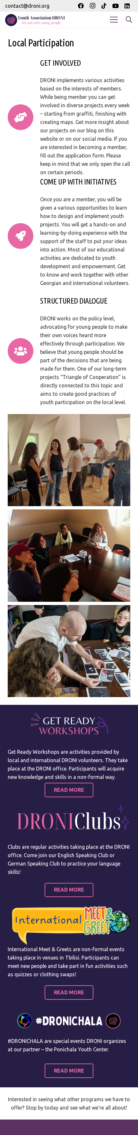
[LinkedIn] (127, 6)
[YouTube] (115, 6)
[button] (129, 20)
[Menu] (114, 20)
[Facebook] (81, 6)
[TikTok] (104, 6)
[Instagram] (92, 6)
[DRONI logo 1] (36, 19)
